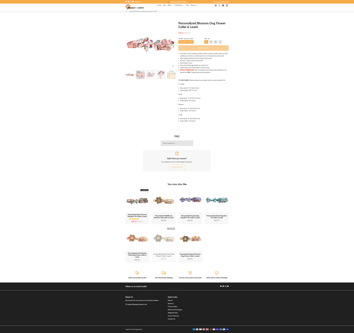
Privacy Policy (172, 306)
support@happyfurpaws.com (136, 304)
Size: (206, 38)
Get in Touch (177, 167)
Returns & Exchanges (175, 310)
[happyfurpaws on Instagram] (131, 1)
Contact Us (171, 319)
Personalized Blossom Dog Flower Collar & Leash (143, 11)
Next (173, 43)
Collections (179, 5)
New (164, 5)
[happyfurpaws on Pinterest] (128, 1)
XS (206, 42)
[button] (134, 219)
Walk (170, 5)
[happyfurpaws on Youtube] (133, 1)
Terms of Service (173, 316)
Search (170, 300)
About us (194, 5)
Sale (187, 5)
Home (159, 5)
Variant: (185, 38)
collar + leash (186, 42)
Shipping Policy (173, 313)
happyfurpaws (138, 329)
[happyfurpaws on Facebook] (126, 1)
